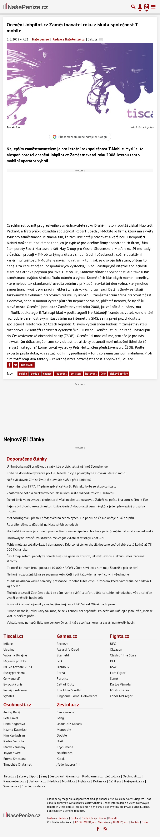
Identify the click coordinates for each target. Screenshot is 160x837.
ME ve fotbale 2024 (17, 667)
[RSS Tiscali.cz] (105, 829)
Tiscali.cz (13, 636)
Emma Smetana (14, 758)
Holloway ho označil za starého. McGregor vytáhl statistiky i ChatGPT (56, 538)
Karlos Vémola (120, 684)
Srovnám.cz (11, 786)
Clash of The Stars (123, 655)
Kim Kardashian (14, 735)
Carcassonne (65, 712)
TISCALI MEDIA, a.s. (85, 822)
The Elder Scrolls (69, 690)
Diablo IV (63, 667)
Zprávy (23, 776)
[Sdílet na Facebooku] (9, 365)
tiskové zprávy (119, 373)
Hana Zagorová (14, 724)
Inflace (8, 643)
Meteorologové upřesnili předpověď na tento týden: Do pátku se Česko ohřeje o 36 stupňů (70, 518)
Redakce (64, 818)
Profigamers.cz (92, 776)
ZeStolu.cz (112, 776)
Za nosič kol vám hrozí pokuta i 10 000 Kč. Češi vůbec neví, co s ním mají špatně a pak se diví (72, 568)
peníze (35, 373)
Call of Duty (65, 684)
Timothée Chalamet (17, 764)
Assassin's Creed (68, 649)
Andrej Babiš (11, 712)
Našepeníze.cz (134, 781)
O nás (144, 822)
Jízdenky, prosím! (68, 764)
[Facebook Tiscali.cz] (97, 829)
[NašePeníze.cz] (25, 7)
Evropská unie (12, 684)
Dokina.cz (99, 781)
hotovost (91, 373)
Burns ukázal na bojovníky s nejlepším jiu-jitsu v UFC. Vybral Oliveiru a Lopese (61, 604)
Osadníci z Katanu (69, 724)
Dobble (62, 735)
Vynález (8, 696)
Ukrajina (8, 649)
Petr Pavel (10, 718)
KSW (113, 667)
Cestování (57, 776)
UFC (113, 643)
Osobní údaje (89, 818)
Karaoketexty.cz (14, 781)
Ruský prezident (14, 673)
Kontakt (112, 818)
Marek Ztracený (14, 747)
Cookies (75, 818)
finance (47, 373)
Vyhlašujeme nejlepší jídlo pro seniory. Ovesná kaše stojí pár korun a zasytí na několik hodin (71, 622)
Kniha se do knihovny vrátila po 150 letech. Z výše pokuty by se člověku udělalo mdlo (66, 473)
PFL (113, 661)
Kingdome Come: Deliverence (77, 696)
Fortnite (62, 678)
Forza (61, 673)
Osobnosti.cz (17, 704)
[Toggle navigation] (153, 7)
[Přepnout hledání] (133, 7)
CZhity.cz (115, 781)
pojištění (76, 373)
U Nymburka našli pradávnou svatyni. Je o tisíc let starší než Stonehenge (57, 466)
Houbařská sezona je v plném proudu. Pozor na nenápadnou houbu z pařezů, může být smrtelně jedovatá (80, 531)
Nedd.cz (53, 781)
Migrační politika (14, 661)
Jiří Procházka (119, 690)
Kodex (103, 818)
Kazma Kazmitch (15, 729)
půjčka (23, 373)
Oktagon (116, 649)
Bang (60, 718)
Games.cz (67, 636)
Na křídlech (64, 753)
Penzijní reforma (15, 690)
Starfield (63, 655)
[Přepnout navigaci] (140, 7)
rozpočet (61, 373)
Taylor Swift (12, 753)
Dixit (60, 741)
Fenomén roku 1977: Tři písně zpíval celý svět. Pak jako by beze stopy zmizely (61, 486)
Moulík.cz (68, 781)
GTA (59, 661)
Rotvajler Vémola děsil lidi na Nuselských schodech (42, 524)
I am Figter (117, 673)
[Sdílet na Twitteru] (15, 365)
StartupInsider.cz (33, 786)
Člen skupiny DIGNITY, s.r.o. (113, 822)
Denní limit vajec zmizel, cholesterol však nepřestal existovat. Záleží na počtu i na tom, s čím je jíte (77, 499)
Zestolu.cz (68, 704)
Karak (61, 758)
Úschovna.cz (37, 781)
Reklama (52, 818)
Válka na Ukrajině (15, 655)
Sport (34, 776)
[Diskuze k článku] (101, 39)
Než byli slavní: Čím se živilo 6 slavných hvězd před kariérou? (49, 480)
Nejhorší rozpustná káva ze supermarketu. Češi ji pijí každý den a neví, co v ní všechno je (68, 574)
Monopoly (64, 729)
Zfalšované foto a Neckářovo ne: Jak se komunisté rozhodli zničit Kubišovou (60, 493)
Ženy (44, 776)
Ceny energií (11, 678)
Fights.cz (119, 636)
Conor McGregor (121, 696)
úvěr (103, 373)
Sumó (114, 678)
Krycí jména (65, 747)
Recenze (62, 643)
